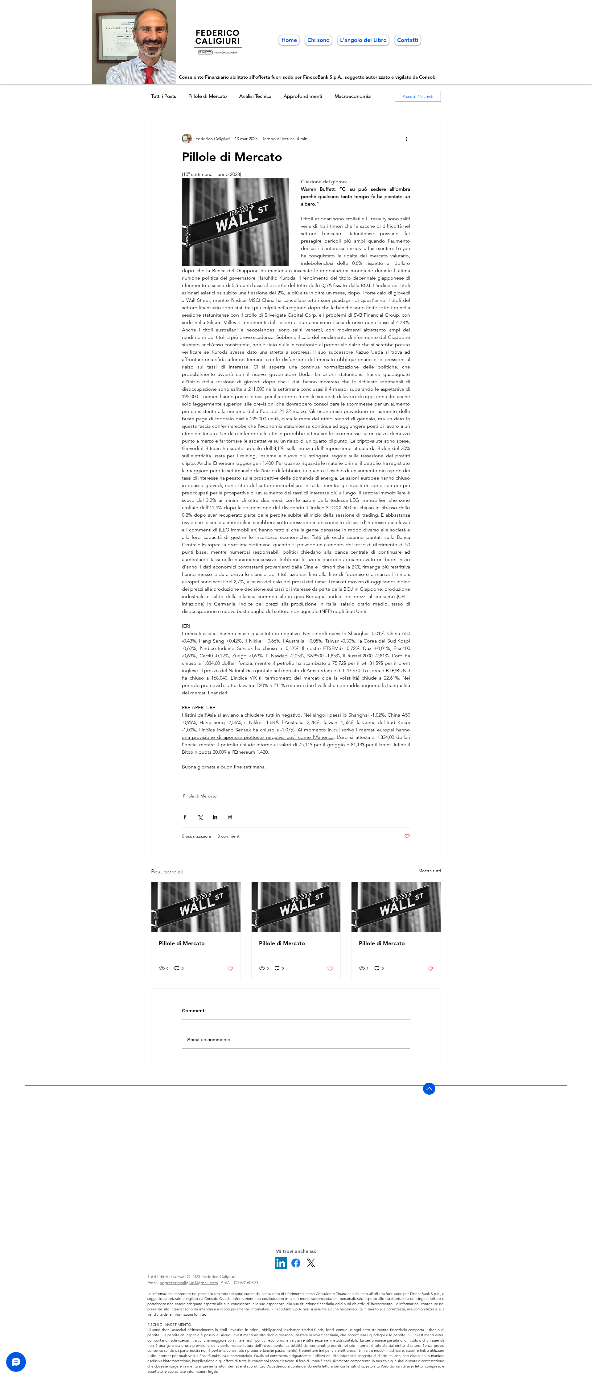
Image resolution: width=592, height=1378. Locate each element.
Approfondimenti (303, 96)
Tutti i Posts (163, 96)
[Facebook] (296, 1263)
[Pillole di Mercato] (195, 907)
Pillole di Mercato (207, 96)
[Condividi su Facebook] (185, 817)
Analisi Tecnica (255, 96)
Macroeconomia (353, 96)
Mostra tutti (429, 870)
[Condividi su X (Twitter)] (200, 817)
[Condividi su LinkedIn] (215, 817)
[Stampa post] (230, 817)
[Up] (429, 1089)
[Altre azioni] (406, 138)
